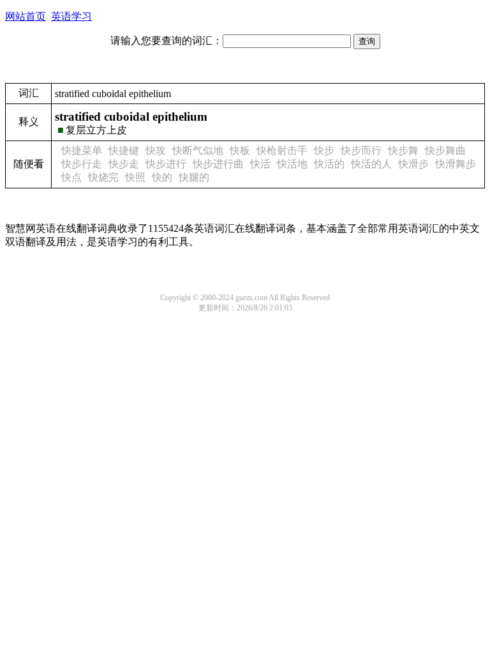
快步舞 (403, 150)
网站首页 (25, 16)
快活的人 (371, 163)
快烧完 (103, 177)
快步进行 (165, 163)
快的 (162, 177)
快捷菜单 (81, 150)
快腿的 (194, 177)
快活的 (329, 163)
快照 (135, 177)
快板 (240, 150)
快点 (71, 177)
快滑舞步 (455, 163)
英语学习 (71, 16)
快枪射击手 (282, 150)
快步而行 (361, 150)
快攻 (155, 150)
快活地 (292, 163)
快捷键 (123, 150)
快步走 (123, 163)
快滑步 (413, 163)
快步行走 (81, 163)
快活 (260, 163)
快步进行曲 (218, 163)
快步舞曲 (445, 150)
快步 (324, 150)
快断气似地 (197, 150)
